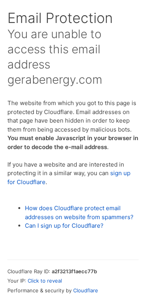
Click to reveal (45, 281)
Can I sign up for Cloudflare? (64, 225)
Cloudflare (85, 290)
